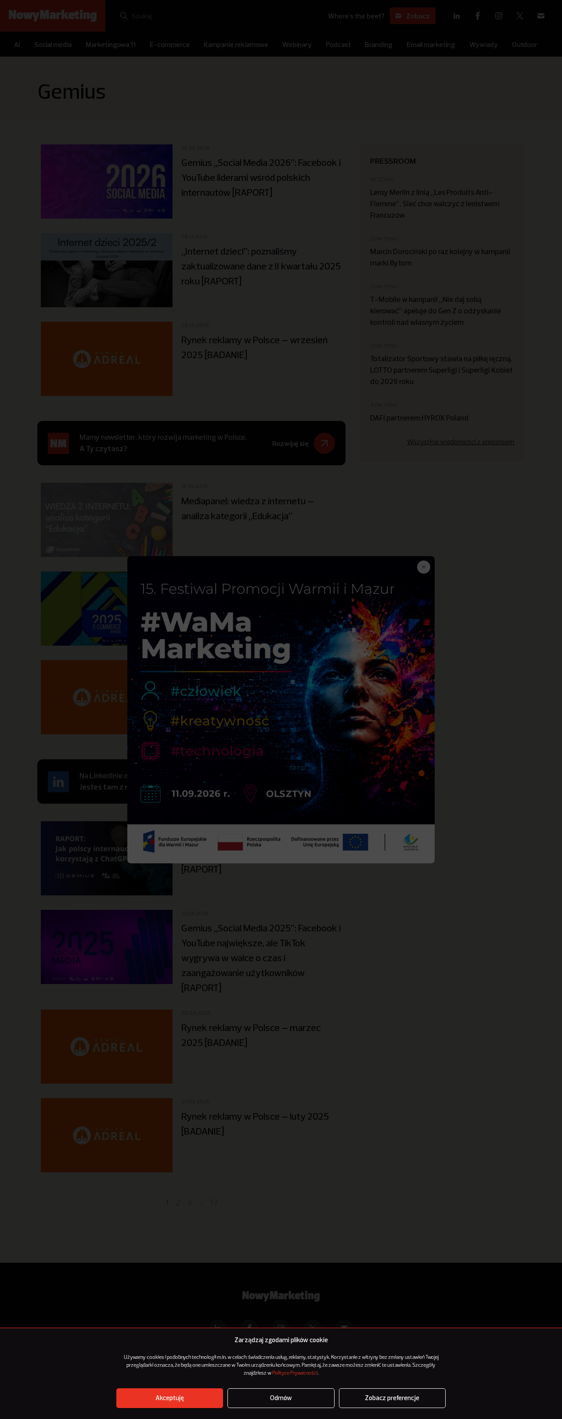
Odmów (281, 1398)
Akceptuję (169, 1398)
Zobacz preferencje (392, 1398)
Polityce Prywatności (294, 1373)
